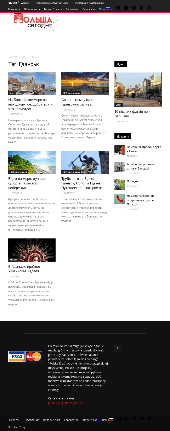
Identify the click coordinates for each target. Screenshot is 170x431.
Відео (120, 64)
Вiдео (118, 105)
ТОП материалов (71, 93)
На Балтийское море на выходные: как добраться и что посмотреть (30, 104)
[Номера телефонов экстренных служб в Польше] (119, 199)
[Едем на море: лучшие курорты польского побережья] (32, 162)
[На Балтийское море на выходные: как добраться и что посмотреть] (32, 83)
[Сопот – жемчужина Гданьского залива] (85, 83)
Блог (12, 93)
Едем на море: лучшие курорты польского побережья (27, 183)
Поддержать (89, 9)
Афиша (13, 260)
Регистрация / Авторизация (89, 3)
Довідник (123, 136)
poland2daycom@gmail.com (67, 403)
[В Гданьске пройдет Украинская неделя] (32, 250)
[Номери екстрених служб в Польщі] (119, 150)
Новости (12, 9)
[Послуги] (119, 184)
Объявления (30, 9)
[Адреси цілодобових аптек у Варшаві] (119, 167)
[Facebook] (117, 348)
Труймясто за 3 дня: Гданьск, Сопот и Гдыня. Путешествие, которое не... (83, 183)
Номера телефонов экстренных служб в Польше (140, 200)
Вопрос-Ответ (51, 9)
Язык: (102, 9)
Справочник (72, 9)
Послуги (132, 181)
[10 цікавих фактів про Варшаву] (138, 89)
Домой (12, 57)
